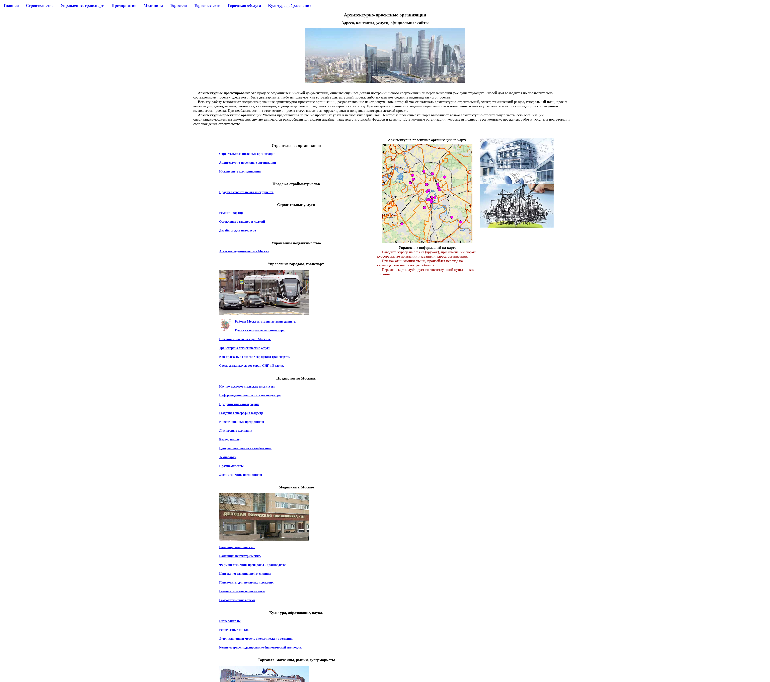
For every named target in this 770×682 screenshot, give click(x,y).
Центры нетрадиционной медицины (245, 573)
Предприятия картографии (239, 404)
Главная (11, 5)
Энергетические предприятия (240, 474)
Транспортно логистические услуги (244, 348)
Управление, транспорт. (82, 5)
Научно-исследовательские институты (247, 386)
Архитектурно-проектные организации (247, 162)
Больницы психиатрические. (240, 556)
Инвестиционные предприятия (241, 421)
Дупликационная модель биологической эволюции (256, 638)
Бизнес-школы (230, 439)
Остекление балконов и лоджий (242, 221)
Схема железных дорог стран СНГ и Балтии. (251, 365)
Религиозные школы (234, 629)
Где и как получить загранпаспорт (260, 330)
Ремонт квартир (231, 212)
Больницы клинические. (237, 547)
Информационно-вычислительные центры (250, 395)
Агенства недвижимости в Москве (244, 251)
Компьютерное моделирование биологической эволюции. (260, 647)
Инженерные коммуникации (240, 171)
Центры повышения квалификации (245, 448)
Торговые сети (207, 5)
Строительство (40, 5)
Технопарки (227, 457)
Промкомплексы (231, 466)
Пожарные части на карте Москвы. (245, 339)
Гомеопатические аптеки (237, 600)
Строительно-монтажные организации (247, 153)
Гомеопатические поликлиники (242, 591)
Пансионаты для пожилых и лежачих (246, 582)
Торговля (178, 5)
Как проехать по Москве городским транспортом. (255, 356)
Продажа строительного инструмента (246, 192)
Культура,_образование (289, 5)
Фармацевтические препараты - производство (252, 564)
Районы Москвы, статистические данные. (265, 321)
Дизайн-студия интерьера (237, 230)
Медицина (153, 5)
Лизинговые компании (235, 430)
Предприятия (124, 5)
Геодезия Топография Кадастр (241, 413)
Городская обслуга (244, 5)
